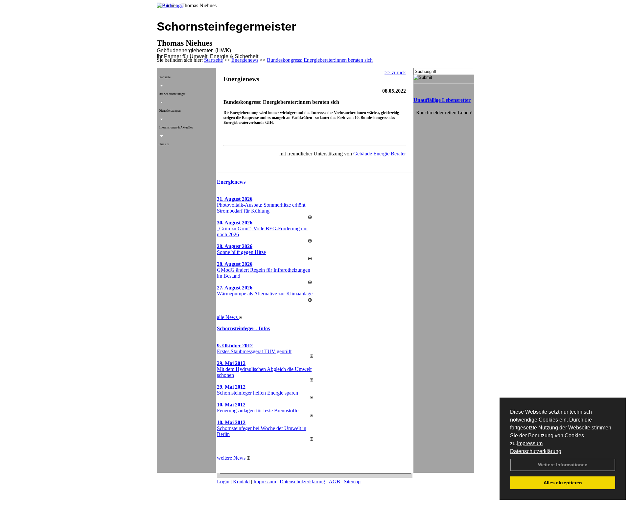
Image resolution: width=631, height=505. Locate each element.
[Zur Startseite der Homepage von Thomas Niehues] (170, 5)
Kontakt (241, 481)
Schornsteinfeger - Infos (243, 328)
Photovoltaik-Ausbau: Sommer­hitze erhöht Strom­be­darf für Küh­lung (261, 208)
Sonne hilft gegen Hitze (241, 252)
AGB (334, 481)
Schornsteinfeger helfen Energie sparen (257, 393)
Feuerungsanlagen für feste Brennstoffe (257, 410)
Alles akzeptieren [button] (563, 482)
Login (223, 481)
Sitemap (352, 481)
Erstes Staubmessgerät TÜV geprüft (254, 351)
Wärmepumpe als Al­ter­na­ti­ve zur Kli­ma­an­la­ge (265, 293)
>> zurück (395, 72)
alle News (228, 317)
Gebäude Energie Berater (379, 153)
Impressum (530, 443)
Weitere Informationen (563, 464)
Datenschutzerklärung (535, 451)
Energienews (231, 182)
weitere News (232, 458)
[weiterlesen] (310, 217)
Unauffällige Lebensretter (442, 100)
